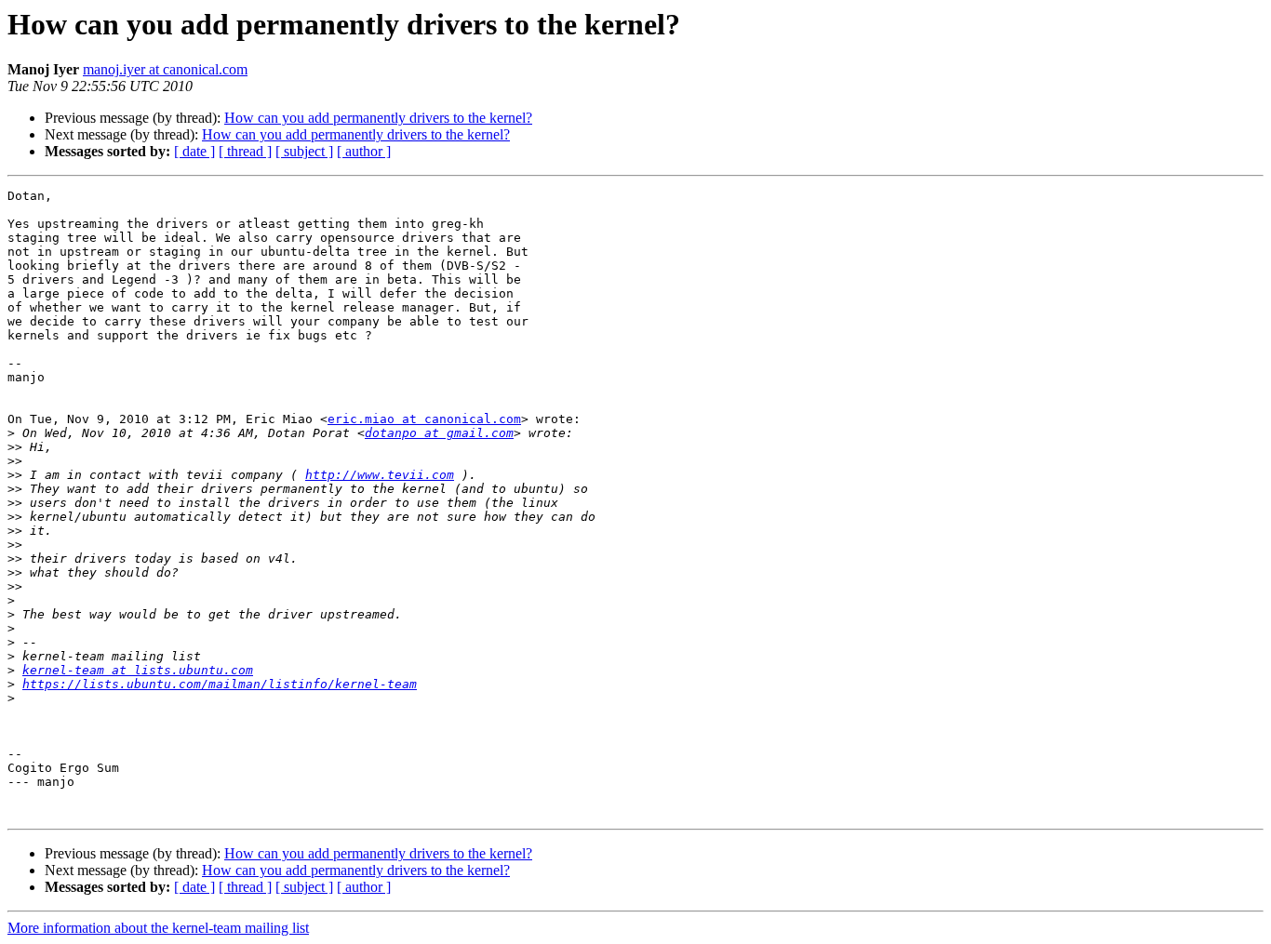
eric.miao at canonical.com (424, 419)
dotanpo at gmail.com (439, 433)
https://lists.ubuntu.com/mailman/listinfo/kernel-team (219, 684)
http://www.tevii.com (379, 475)
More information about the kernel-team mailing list (158, 928)
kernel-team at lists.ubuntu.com (137, 670)
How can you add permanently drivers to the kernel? (378, 118)
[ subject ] (304, 151)
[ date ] (194, 151)
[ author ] (364, 151)
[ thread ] (245, 151)
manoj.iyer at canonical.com (165, 69)
